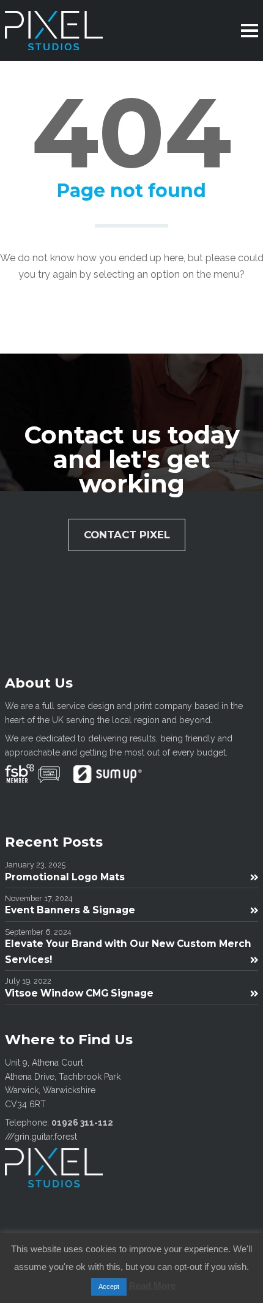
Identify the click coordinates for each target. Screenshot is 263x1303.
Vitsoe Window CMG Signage (79, 993)
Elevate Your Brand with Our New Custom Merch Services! (128, 951)
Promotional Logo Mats (65, 877)
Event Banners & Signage (70, 910)
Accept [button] (108, 1286)
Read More (152, 1285)
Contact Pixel (127, 535)
